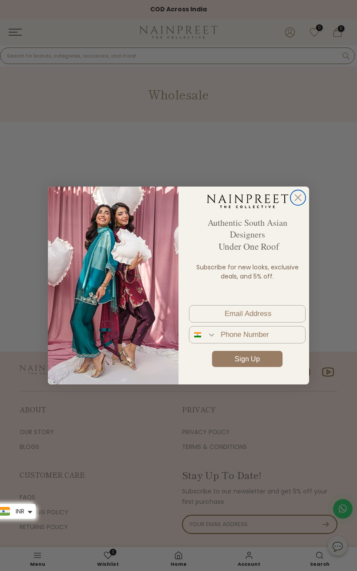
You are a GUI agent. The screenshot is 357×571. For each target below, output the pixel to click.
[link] (247, 201)
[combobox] (202, 334)
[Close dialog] (298, 197)
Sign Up (247, 359)
